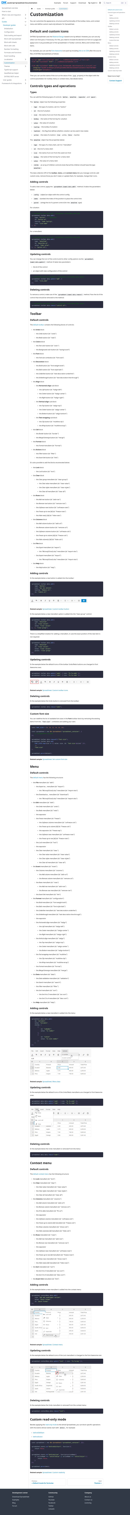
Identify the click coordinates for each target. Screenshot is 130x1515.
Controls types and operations (116, 12)
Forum (65, 3)
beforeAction (38, 1437)
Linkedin (51, 1509)
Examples (57, 3)
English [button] (93, 3)
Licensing (88, 1503)
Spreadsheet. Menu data (51, 1082)
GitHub (51, 1497)
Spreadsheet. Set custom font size (55, 759)
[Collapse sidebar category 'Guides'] (25, 21)
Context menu (112, 57)
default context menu (41, 1174)
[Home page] (32, 8)
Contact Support (115, 81)
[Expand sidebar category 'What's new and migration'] (25, 14)
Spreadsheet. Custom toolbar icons (55, 690)
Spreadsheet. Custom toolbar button (56, 609)
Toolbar (110, 26)
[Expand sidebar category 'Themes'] (25, 66)
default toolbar (38, 325)
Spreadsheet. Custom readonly (54, 1472)
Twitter (51, 1506)
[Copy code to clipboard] (100, 59)
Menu (109, 43)
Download (82, 3)
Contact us (88, 1500)
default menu (38, 778)
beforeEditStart (38, 1433)
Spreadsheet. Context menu (53, 1345)
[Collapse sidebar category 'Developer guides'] (25, 25)
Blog (14, 1503)
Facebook (51, 1503)
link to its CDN (84, 51)
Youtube (51, 1500)
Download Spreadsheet (20, 1497)
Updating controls (114, 21)
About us (88, 1497)
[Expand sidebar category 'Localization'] (25, 59)
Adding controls (113, 18)
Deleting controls (114, 23)
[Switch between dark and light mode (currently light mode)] (100, 2)
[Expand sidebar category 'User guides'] (25, 79)
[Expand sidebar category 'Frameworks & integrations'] (25, 83)
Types (111, 15)
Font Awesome (56, 51)
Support (73, 3)
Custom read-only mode (115, 70)
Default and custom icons (115, 10)
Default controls (113, 29)
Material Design (58, 37)
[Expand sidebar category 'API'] (25, 18)
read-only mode (51, 1425)
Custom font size (114, 40)
